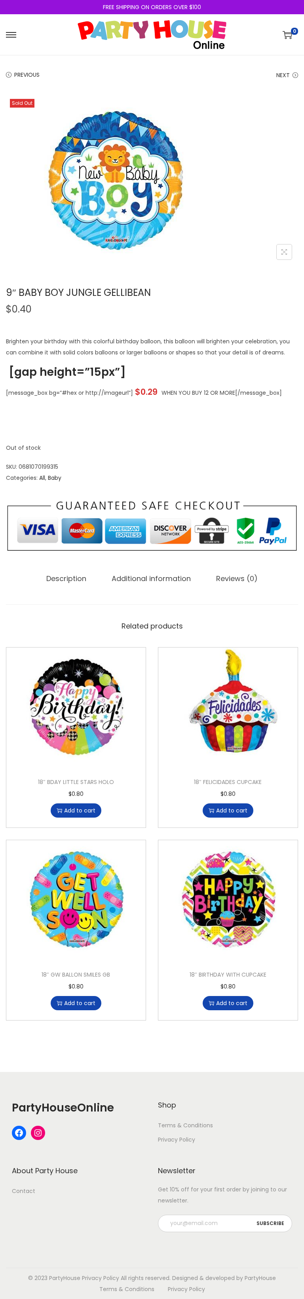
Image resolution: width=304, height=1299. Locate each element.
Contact (23, 1191)
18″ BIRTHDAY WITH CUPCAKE (228, 975)
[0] (287, 35)
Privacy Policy (176, 1140)
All (42, 478)
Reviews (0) (237, 578)
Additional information (151, 578)
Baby (54, 478)
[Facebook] (19, 1133)
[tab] (66, 578)
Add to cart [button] (79, 810)
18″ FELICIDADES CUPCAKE (228, 782)
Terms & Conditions (185, 1125)
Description (66, 578)
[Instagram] (38, 1133)
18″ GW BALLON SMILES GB (76, 975)
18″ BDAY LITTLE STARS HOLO (76, 782)
